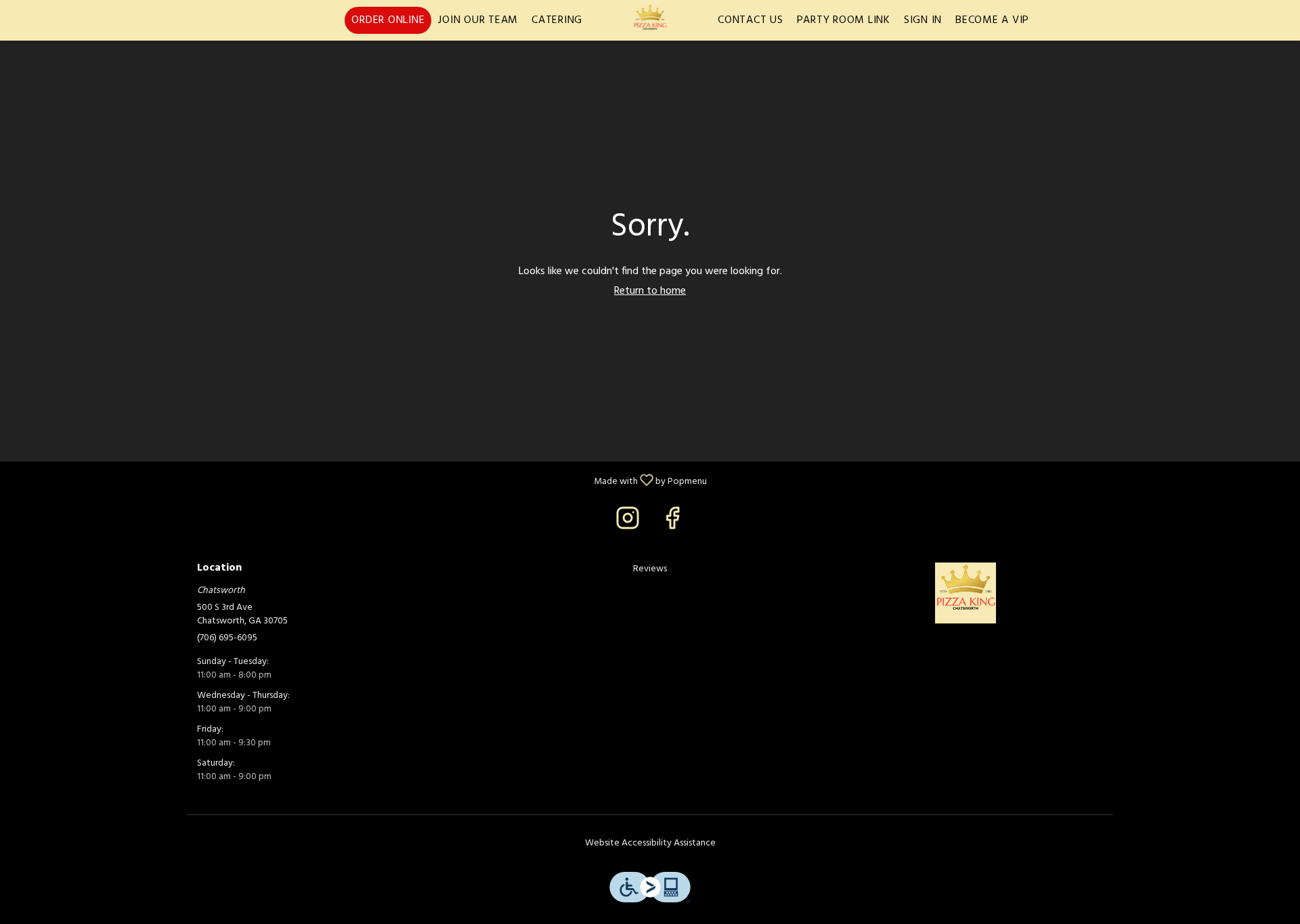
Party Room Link (843, 20)
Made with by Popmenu (358, 479)
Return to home (650, 291)
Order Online (388, 20)
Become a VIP (992, 20)
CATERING (557, 20)
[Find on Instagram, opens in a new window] (627, 524)
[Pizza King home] (650, 20)
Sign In (923, 20)
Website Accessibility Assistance (650, 843)
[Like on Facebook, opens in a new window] (672, 524)
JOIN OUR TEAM (478, 20)
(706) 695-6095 (227, 638)
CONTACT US (750, 20)
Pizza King (965, 593)
